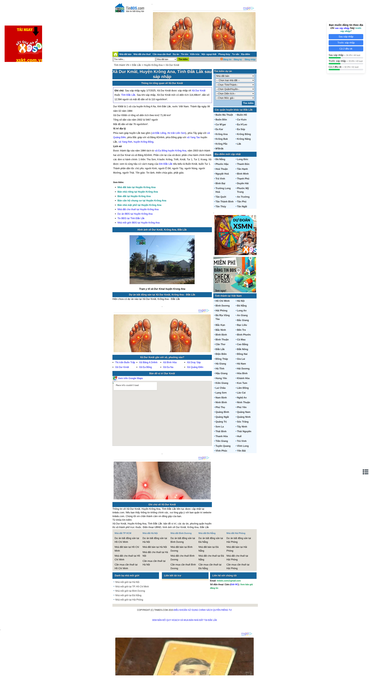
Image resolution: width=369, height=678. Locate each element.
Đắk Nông (242, 349)
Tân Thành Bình (224, 201)
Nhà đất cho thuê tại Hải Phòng (237, 557)
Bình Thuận (222, 339)
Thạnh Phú (243, 178)
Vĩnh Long (243, 446)
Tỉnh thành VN (121, 65)
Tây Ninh (242, 426)
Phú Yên (241, 407)
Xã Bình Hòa (170, 362)
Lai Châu (220, 388)
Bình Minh (243, 173)
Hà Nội (241, 301)
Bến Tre (241, 330)
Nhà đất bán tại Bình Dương (181, 549)
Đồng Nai (242, 354)
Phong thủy (224, 54)
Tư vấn (235, 54)
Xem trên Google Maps (130, 378)
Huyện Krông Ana (153, 65)
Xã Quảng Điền (195, 367)
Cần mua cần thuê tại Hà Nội (154, 563)
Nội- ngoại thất (209, 54)
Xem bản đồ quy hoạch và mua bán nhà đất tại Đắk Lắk (184, 620)
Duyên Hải (243, 183)
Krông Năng (244, 139)
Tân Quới (220, 196)
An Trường (243, 196)
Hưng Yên (221, 378)
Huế (239, 436)
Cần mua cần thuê (162, 54)
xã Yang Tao (193, 137)
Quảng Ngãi (222, 417)
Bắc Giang (243, 320)
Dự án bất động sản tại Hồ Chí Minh (127, 540)
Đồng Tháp (221, 359)
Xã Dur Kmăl (172, 65)
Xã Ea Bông (145, 367)
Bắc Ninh (220, 330)
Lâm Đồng (243, 388)
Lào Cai (241, 392)
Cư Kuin (241, 119)
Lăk (239, 143)
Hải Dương (243, 368)
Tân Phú (241, 201)
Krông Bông (244, 134)
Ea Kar (219, 129)
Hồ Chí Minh (222, 301)
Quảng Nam (243, 412)
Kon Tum (242, 383)
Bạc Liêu (242, 325)
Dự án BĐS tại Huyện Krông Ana (135, 213)
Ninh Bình (221, 402)
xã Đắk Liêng (159, 133)
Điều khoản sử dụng (186, 610)
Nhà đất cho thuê (142, 54)
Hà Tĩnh (219, 368)
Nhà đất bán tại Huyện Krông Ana (136, 187)
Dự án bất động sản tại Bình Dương (183, 540)
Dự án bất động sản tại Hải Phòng (238, 540)
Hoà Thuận (221, 169)
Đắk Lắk (136, 65)
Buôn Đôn (221, 119)
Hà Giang (220, 363)
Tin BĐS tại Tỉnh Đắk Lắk (131, 218)
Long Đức (242, 159)
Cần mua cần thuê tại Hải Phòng (237, 566)
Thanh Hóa (221, 436)
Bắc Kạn (220, 325)
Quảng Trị (221, 421)
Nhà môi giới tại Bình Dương (130, 591)
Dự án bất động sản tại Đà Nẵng (210, 540)
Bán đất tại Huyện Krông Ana (134, 196)
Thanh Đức (243, 164)
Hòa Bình (242, 373)
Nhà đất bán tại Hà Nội (155, 547)
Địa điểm (245, 54)
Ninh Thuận (243, 402)
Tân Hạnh (242, 169)
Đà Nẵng (220, 159)
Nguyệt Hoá (222, 173)
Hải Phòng (221, 310)
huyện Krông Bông (143, 141)
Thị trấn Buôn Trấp (125, 362)
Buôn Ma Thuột (224, 114)
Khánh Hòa (243, 378)
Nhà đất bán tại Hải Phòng (236, 549)
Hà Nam (241, 363)
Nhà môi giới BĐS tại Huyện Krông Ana (138, 222)
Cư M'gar (220, 124)
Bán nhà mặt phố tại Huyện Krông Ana (139, 205)
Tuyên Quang (222, 446)
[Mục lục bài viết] (366, 472)
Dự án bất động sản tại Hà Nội (155, 540)
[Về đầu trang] (366, 674)
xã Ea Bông (161, 150)
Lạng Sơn (221, 392)
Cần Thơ (220, 344)
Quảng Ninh (244, 417)
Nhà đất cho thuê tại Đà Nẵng (211, 557)
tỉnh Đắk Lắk (165, 164)
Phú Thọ (220, 407)
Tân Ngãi (242, 206)
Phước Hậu (221, 164)
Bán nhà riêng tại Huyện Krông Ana (137, 191)
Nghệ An (242, 397)
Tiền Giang (221, 441)
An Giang (242, 315)
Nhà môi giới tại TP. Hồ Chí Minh (132, 586)
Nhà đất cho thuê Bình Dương (182, 557)
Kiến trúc (194, 54)
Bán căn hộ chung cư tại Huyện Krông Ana (141, 200)
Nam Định (221, 397)
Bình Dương (222, 305)
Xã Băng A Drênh (148, 362)
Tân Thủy (220, 206)
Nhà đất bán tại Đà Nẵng (208, 549)
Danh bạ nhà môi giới (127, 575)
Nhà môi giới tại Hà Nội (127, 582)
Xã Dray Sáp (194, 362)
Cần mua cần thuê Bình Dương (183, 566)
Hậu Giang (221, 373)
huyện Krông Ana (177, 150)
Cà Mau (241, 339)
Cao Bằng (242, 344)
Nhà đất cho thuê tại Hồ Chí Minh (127, 557)
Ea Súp (241, 129)
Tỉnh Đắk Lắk (128, 95)
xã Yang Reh (125, 141)
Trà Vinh (220, 178)
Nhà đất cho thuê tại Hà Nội (155, 554)
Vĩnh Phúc (221, 450)
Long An (241, 310)
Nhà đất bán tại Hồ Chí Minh (127, 549)
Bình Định (221, 334)
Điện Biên (221, 354)
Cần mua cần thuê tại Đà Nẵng (209, 566)
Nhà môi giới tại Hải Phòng (129, 599)
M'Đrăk (219, 148)
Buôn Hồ (242, 114)
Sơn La (219, 426)
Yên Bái (241, 450)
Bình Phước (244, 334)
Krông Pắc (221, 143)
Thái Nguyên (244, 431)
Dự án (176, 54)
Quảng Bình (222, 412)
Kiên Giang (221, 383)
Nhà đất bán (125, 54)
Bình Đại (220, 183)
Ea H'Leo (242, 124)
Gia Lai (241, 359)
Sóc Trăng (242, 421)
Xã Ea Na (168, 367)
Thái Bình (220, 431)
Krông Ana (221, 134)
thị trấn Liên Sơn (176, 133)
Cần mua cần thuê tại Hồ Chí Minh (126, 566)
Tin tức (184, 54)
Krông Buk (221, 139)
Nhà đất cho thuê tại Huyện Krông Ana (138, 209)
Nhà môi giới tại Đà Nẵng (128, 595)
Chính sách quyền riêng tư (215, 610)
